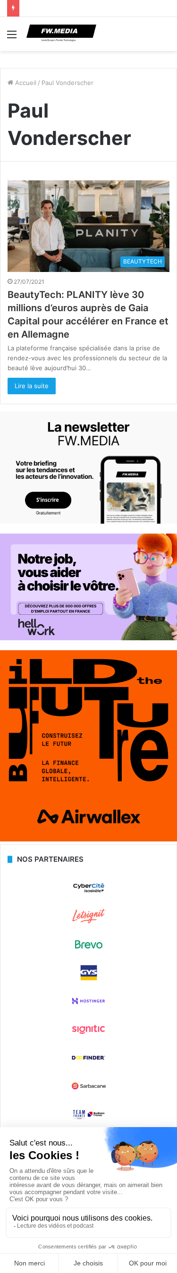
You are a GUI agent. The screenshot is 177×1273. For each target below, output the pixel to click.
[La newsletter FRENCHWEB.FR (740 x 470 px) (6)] (88, 521)
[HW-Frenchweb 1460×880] (88, 638)
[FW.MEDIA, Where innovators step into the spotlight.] (61, 34)
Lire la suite (32, 386)
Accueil (24, 82)
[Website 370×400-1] (88, 839)
